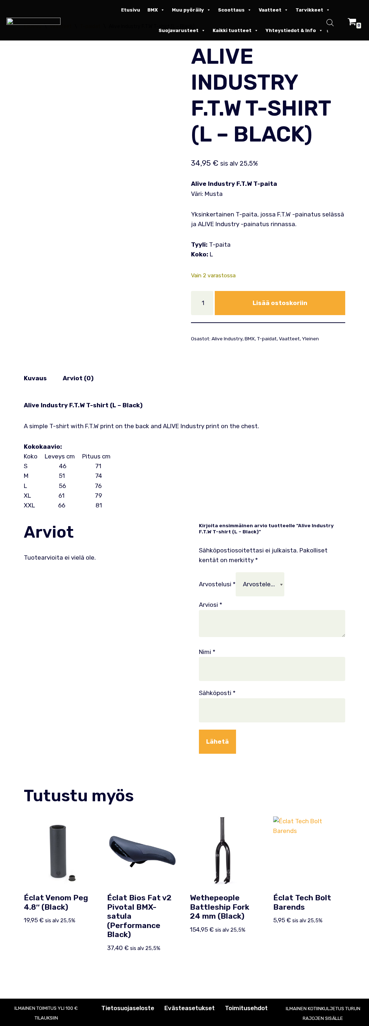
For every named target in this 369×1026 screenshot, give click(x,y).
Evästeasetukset (189, 1008)
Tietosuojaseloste (127, 1008)
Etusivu (130, 10)
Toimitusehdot (246, 1008)
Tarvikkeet (309, 10)
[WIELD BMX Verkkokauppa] (35, 21)
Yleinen (310, 338)
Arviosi (210, 604)
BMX (152, 10)
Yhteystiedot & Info (291, 30)
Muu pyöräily (188, 10)
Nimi (207, 651)
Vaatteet (270, 10)
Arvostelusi (217, 584)
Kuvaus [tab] (35, 378)
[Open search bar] (330, 23)
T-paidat (267, 338)
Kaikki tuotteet (232, 30)
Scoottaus (231, 10)
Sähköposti (217, 692)
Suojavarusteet (179, 30)
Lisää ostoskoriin (280, 302)
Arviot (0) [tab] (78, 378)
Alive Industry (227, 338)
